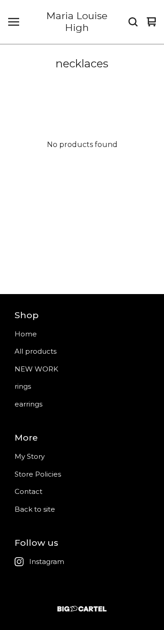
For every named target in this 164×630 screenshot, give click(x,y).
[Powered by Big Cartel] (82, 608)
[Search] (133, 22)
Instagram (46, 561)
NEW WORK (36, 369)
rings (23, 386)
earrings (28, 404)
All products (35, 351)
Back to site (35, 509)
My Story (30, 456)
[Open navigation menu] (13, 22)
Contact (28, 491)
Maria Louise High (77, 21)
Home (26, 334)
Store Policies (38, 474)
